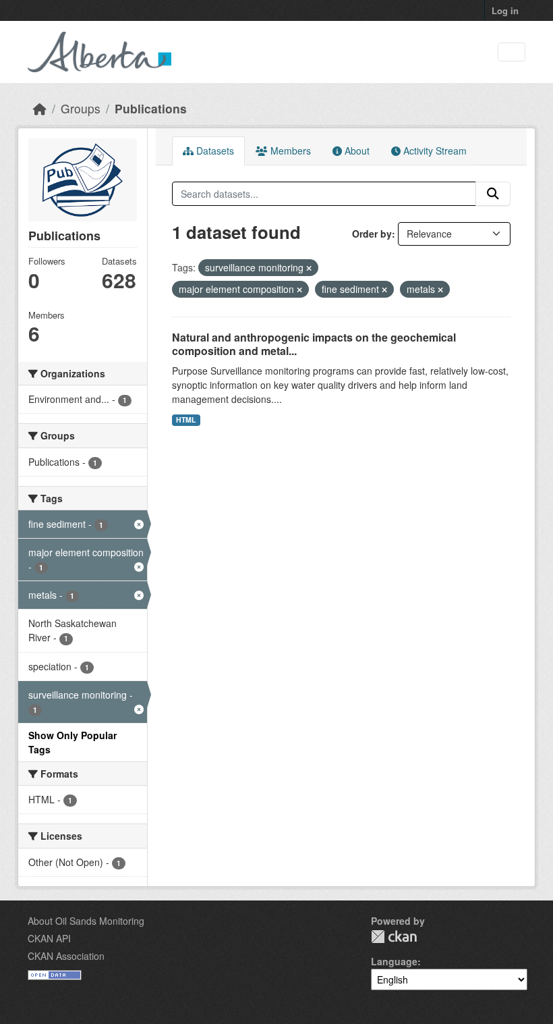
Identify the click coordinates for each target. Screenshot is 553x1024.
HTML (186, 419)
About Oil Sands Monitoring (86, 920)
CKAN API (49, 938)
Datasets (214, 150)
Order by (372, 233)
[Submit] (493, 194)
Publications (151, 108)
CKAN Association (66, 956)
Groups (80, 108)
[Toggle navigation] (511, 52)
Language (394, 961)
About (356, 150)
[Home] (40, 108)
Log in (505, 10)
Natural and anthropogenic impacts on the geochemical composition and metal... (314, 344)
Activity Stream (434, 150)
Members (289, 150)
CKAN (394, 936)
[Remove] (309, 268)
